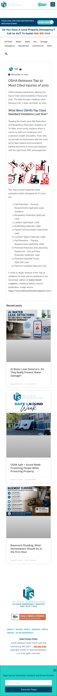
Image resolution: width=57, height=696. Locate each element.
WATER (19, 629)
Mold (27, 41)
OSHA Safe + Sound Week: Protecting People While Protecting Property (26, 468)
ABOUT (10, 629)
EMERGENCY (28, 632)
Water (18, 41)
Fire (35, 41)
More (49, 45)
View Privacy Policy (28, 639)
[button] (6, 54)
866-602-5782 (40, 646)
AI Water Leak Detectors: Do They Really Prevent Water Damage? (27, 372)
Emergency (10, 45)
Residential (23, 45)
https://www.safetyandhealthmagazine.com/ (29, 291)
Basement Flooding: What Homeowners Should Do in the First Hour (26, 549)
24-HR (19, 632)
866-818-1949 (41, 33)
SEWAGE (36, 629)
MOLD (27, 629)
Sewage (43, 41)
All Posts (8, 41)
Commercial (37, 45)
